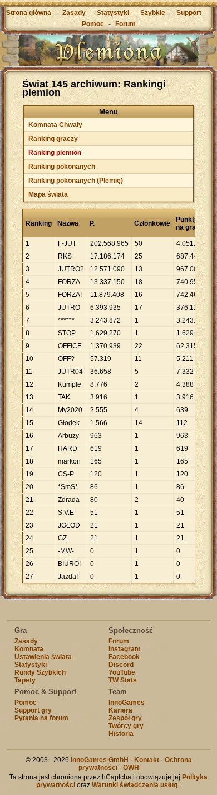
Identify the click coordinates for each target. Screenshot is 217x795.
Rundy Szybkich (40, 672)
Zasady (74, 13)
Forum (125, 24)
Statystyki (113, 13)
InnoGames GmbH (100, 760)
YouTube (121, 672)
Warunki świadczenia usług (134, 785)
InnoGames (126, 702)
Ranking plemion (54, 153)
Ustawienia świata (43, 657)
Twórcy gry (126, 726)
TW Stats (122, 680)
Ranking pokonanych (61, 166)
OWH (131, 768)
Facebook (124, 657)
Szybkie (152, 13)
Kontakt (146, 760)
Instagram (124, 649)
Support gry (33, 710)
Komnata (28, 649)
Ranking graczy (53, 139)
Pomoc (93, 24)
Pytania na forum (41, 718)
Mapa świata (48, 194)
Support (188, 13)
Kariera (120, 710)
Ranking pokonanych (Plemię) (75, 180)
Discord (121, 665)
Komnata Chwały (55, 125)
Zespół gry (125, 718)
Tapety (25, 680)
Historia (121, 734)
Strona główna (28, 13)
